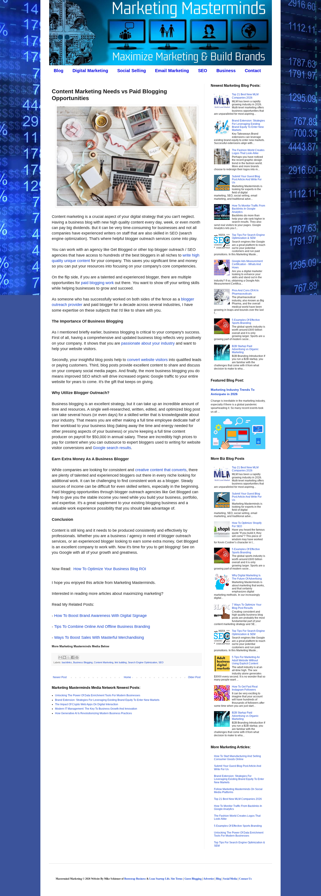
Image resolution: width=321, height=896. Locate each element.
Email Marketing (172, 70)
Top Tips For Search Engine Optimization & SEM (248, 236)
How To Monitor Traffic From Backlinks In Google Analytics (248, 209)
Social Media (230, 878)
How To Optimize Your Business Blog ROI (109, 569)
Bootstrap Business (135, 878)
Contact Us (245, 878)
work (109, 283)
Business (226, 70)
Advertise (208, 878)
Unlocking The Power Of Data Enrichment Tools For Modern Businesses (97, 695)
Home (127, 677)
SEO (202, 70)
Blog (58, 70)
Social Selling (131, 70)
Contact (253, 70)
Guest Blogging (193, 878)
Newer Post (60, 677)
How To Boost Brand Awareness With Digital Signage (100, 615)
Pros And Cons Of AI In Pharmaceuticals (245, 292)
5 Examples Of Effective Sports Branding (246, 321)
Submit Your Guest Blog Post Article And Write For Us (247, 179)
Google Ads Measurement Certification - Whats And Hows (247, 264)
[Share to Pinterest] (77, 657)
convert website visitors (147, 360)
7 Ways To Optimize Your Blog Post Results (246, 606)
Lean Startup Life (159, 878)
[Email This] (60, 657)
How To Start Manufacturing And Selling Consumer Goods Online (237, 758)
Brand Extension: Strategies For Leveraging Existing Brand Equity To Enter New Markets (107, 700)
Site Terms (177, 878)
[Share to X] (68, 657)
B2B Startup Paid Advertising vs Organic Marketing (245, 349)
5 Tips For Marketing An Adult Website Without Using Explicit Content (246, 660)
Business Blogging (83, 662)
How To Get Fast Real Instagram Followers (245, 688)
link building (121, 662)
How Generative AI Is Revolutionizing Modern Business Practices (93, 713)
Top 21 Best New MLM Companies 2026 (245, 96)
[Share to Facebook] (73, 657)
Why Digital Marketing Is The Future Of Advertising (247, 577)
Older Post (194, 677)
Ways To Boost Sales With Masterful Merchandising (99, 637)
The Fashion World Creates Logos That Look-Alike (248, 152)
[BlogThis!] (64, 657)
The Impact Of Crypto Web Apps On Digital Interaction (86, 704)
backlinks (67, 662)
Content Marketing (103, 662)
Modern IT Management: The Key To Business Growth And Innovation (96, 708)
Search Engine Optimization (142, 662)
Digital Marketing (90, 70)
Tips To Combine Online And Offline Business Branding (102, 626)
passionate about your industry (148, 343)
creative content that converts (160, 470)
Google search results (112, 448)
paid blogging (92, 283)
